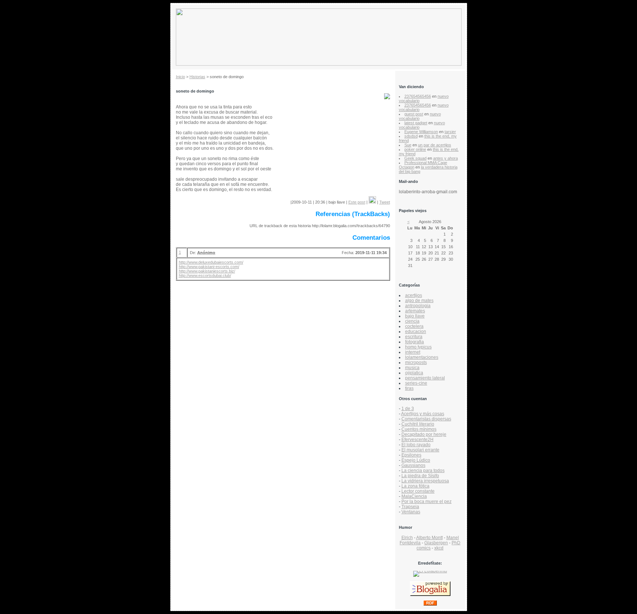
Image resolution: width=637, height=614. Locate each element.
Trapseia (410, 506)
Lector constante (418, 491)
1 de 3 (407, 408)
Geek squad (415, 158)
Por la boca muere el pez (426, 501)
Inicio (180, 76)
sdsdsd (411, 136)
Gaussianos (413, 465)
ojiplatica (414, 372)
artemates (415, 310)
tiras (409, 388)
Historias (197, 76)
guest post (413, 114)
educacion (415, 331)
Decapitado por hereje (423, 434)
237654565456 (417, 96)
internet (412, 352)
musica (412, 367)
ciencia (412, 321)
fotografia (414, 341)
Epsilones (411, 455)
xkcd (438, 548)
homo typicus (418, 347)
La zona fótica (415, 486)
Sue (407, 145)
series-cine (416, 383)
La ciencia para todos (423, 470)
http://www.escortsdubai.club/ (205, 275)
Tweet (384, 202)
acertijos (413, 295)
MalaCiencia (414, 496)
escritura (413, 336)
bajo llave (415, 316)
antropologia (418, 305)
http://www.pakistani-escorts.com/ (209, 266)
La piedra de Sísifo (420, 475)
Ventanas (410, 511)
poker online (415, 149)
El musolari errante (420, 449)
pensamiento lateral (425, 378)
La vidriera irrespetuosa (425, 480)
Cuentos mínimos (418, 429)
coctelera (414, 326)
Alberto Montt (429, 537)
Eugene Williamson (421, 131)
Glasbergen (436, 542)
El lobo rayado (416, 444)
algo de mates (419, 300)
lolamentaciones (421, 357)
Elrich (407, 537)
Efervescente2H (417, 439)
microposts (416, 362)
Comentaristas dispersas (426, 419)
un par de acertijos (434, 145)
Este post (356, 202)
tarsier (450, 131)
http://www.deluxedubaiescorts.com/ (211, 262)
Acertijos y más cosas (422, 413)
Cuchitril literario (417, 424)
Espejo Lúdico (415, 460)
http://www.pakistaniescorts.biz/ (207, 271)
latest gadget (415, 123)
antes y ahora (445, 158)
